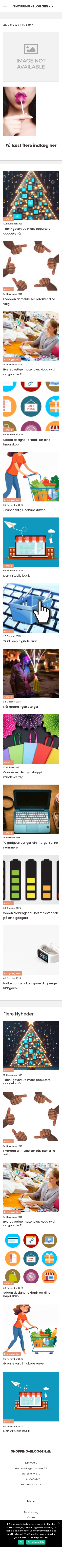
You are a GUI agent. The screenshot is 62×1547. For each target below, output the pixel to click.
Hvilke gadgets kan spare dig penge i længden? (30, 985)
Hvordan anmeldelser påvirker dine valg (29, 301)
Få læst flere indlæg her (31, 145)
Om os (31, 1517)
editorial (8, 219)
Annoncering (31, 1512)
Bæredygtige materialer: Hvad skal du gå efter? (29, 371)
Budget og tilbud (12, 973)
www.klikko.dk (33, 1484)
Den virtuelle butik (16, 575)
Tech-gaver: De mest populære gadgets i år (27, 231)
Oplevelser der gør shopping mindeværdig (24, 774)
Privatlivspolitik (36, 1542)
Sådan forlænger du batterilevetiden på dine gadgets (30, 915)
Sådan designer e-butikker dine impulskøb (26, 442)
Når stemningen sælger (20, 707)
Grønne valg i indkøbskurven (24, 510)
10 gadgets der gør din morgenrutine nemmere (30, 845)
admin (29, 25)
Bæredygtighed (12, 359)
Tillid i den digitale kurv (20, 641)
